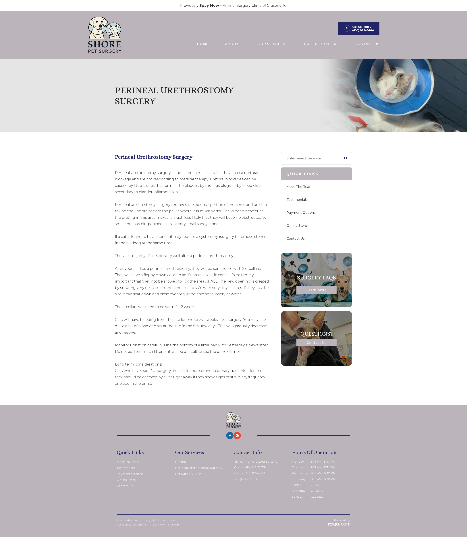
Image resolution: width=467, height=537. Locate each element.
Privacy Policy (157, 524)
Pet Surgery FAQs (188, 474)
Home (203, 44)
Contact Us (367, 44)
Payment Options (301, 213)
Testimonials (297, 200)
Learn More (316, 290)
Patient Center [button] (320, 44)
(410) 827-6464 (363, 30)
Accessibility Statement (131, 524)
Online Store (297, 226)
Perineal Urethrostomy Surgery (198, 468)
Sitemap (173, 524)
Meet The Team (300, 187)
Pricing (180, 461)
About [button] (232, 44)
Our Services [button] (271, 44)
